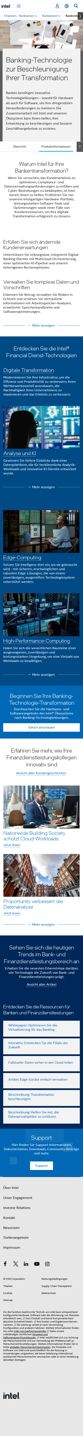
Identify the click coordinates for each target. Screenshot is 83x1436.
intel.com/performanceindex (30, 1331)
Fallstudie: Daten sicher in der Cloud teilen (40, 1062)
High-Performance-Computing (36, 640)
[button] (41, 277)
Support (41, 1166)
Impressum (11, 1247)
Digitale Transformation (28, 370)
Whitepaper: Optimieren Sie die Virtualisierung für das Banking (32, 1027)
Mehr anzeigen (43, 325)
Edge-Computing (22, 557)
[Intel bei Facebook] (5, 1264)
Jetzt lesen (11, 845)
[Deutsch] (66, 6)
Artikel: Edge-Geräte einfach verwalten (37, 1079)
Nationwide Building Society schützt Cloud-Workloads (34, 836)
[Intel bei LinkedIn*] (26, 1264)
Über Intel (11, 1188)
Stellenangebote (16, 1237)
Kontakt (9, 1218)
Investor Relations (16, 1208)
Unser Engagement (17, 1198)
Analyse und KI (19, 453)
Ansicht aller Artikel (41, 984)
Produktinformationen (56, 146)
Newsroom (11, 1228)
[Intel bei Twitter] (15, 1264)
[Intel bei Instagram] (47, 1264)
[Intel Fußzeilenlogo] (11, 1395)
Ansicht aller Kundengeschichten (41, 773)
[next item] (80, 16)
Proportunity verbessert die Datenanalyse (33, 904)
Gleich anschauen (41, 727)
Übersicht (19, 146)
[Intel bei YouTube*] (36, 1264)
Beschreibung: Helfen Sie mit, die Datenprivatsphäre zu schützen (33, 1114)
